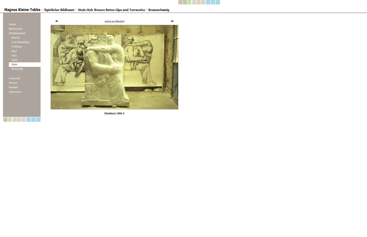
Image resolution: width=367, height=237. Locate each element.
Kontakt (13, 87)
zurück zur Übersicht (114, 21)
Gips (14, 51)
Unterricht (14, 78)
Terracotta (17, 68)
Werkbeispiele (17, 33)
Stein (14, 64)
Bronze (15, 37)
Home (12, 24)
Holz (14, 55)
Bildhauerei (15, 28)
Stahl (14, 60)
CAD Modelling (20, 42)
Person (13, 82)
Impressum (15, 91)
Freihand (16, 46)
